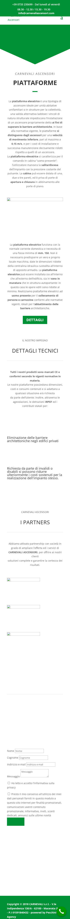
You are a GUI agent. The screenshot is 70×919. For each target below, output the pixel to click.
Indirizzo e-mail (16, 764)
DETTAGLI (35, 319)
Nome (10, 751)
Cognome (12, 757)
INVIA (16, 821)
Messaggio (13, 776)
